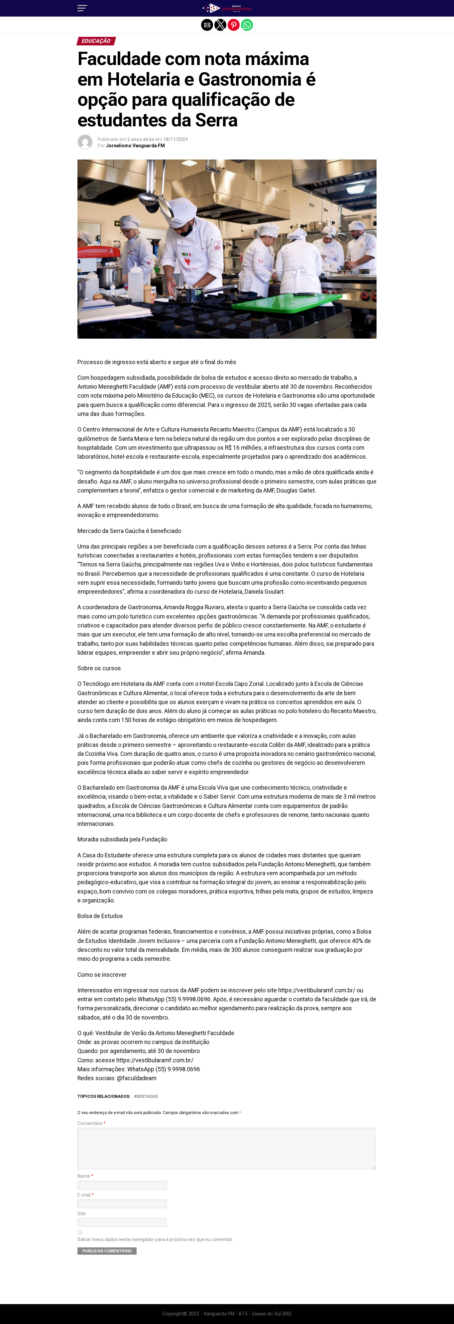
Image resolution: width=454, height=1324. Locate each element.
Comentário (91, 1123)
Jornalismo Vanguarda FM (135, 145)
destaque (147, 1096)
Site (81, 1213)
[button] (82, 8)
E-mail (85, 1195)
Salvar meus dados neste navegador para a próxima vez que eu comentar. (155, 1239)
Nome (85, 1176)
